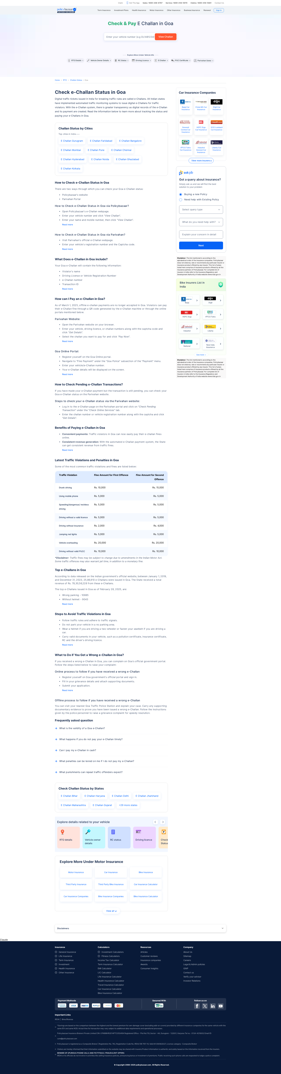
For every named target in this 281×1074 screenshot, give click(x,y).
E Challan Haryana (95, 795)
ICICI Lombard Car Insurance (216, 128)
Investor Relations (191, 980)
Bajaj (187, 302)
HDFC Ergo (187, 317)
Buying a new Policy (195, 194)
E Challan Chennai (121, 150)
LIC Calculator (104, 972)
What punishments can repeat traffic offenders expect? (91, 772)
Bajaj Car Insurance (186, 108)
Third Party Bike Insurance (111, 884)
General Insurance (67, 952)
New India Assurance (210, 346)
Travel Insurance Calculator (111, 985)
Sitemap (187, 956)
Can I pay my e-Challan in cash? (77, 750)
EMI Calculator (105, 968)
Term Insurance (66, 960)
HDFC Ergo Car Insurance (201, 128)
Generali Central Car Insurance (185, 129)
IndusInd (187, 331)
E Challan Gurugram (72, 140)
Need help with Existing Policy (201, 199)
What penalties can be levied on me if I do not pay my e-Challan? (96, 761)
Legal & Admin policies (194, 964)
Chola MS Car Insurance (201, 108)
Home (57, 80)
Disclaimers (63, 928)
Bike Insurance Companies (111, 896)
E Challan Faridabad (101, 140)
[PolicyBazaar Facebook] (197, 1006)
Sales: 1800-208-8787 (152, 3)
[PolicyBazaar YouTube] (220, 1006)
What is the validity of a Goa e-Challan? (82, 728)
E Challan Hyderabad (72, 159)
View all (110, 911)
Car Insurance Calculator (145, 884)
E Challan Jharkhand (147, 795)
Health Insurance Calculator (111, 980)
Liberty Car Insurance (216, 148)
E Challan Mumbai (71, 150)
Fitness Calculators (111, 956)
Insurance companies (150, 960)
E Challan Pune (96, 150)
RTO (65, 80)
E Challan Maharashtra (73, 805)
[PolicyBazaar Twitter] (205, 1006)
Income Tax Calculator (108, 960)
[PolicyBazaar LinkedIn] (213, 1006)
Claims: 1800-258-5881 (201, 3)
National (187, 346)
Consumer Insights (149, 968)
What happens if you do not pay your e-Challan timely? (91, 739)
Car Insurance (111, 872)
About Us (187, 952)
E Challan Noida (100, 159)
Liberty (210, 331)
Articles (144, 952)
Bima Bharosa (67, 1019)
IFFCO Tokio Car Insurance (185, 148)
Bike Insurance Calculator (146, 896)
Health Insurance (67, 968)
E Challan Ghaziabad (127, 159)
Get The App (134, 3)
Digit (210, 302)
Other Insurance (66, 972)
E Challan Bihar (69, 795)
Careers (187, 960)
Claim (120, 3)
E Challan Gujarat (102, 805)
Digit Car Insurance (217, 108)
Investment (64, 964)
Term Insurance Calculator (110, 964)
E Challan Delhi (120, 795)
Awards (144, 964)
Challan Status (76, 80)
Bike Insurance (146, 872)
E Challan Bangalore (130, 140)
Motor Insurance (76, 872)
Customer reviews (149, 956)
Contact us (188, 972)
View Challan (166, 36)
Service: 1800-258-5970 (176, 3)
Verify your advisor (192, 976)
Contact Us (219, 3)
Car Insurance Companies (76, 896)
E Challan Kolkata (70, 168)
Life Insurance (65, 956)
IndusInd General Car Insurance (201, 149)
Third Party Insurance (76, 884)
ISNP (185, 968)
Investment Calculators (113, 952)
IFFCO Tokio (210, 317)
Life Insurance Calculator (109, 976)
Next (201, 245)
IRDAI (57, 1019)
